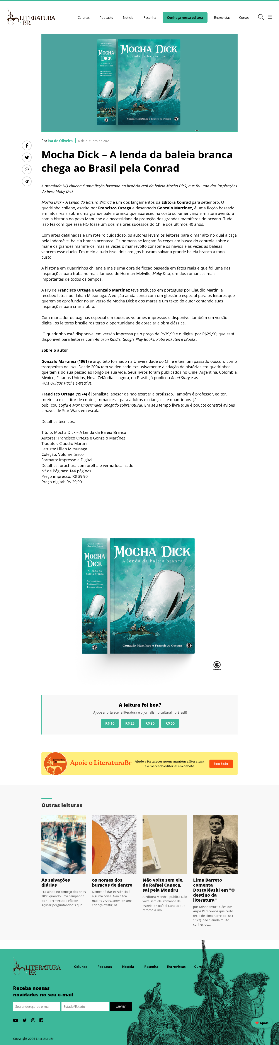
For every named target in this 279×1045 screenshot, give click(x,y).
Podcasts (106, 17)
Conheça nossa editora (185, 17)
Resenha (149, 17)
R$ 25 (129, 723)
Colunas (84, 17)
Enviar (121, 1006)
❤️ (262, 1023)
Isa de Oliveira (60, 140)
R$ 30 (150, 723)
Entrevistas (222, 17)
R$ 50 (170, 723)
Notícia (128, 17)
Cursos (244, 17)
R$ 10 (109, 723)
